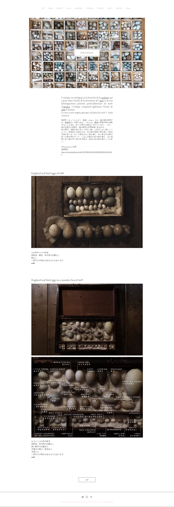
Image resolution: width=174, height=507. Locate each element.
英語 (84, 120)
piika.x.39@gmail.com (107, 502)
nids (63, 109)
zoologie (105, 97)
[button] (100, 8)
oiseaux (66, 106)
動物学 (68, 122)
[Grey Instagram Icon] (86, 497)
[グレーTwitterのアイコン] (82, 497)
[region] (87, 212)
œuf (102, 100)
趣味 (96, 122)
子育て (67, 127)
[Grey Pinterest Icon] (91, 497)
